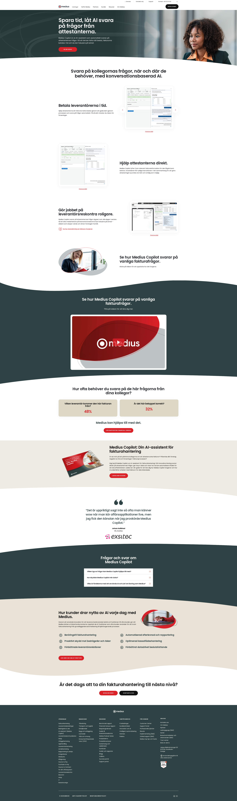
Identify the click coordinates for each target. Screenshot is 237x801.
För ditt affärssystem (65, 770)
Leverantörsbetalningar (66, 726)
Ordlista (101, 756)
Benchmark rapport (105, 723)
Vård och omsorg (84, 736)
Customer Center (145, 723)
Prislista (122, 736)
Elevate (142, 731)
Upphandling (63, 744)
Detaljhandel (83, 729)
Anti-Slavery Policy (79, 796)
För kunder (144, 719)
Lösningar (75, 7)
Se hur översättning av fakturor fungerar (77, 229)
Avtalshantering (64, 749)
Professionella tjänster (147, 729)
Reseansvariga (63, 783)
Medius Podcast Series (106, 736)
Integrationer (63, 754)
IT (59, 780)
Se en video (68, 49)
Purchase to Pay (64, 764)
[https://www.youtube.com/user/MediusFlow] (177, 796)
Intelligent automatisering (128, 731)
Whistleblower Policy (98, 796)
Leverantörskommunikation (67, 736)
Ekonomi (61, 775)
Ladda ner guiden (118, 475)
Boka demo (172, 6)
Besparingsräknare (105, 729)
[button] (118, 342)
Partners (95, 7)
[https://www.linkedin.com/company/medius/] (174, 796)
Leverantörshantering (65, 746)
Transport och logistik (86, 726)
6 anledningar (124, 723)
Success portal (104, 759)
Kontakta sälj (139, 1)
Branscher (83, 719)
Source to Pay (63, 762)
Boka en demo (108, 693)
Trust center (164, 740)
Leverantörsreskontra (65, 772)
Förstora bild (149, 131)
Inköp (60, 739)
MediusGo (62, 757)
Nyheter (162, 728)
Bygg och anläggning (85, 731)
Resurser (111, 7)
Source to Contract (65, 767)
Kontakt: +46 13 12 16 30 (164, 1)
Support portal (104, 761)
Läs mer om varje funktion (71, 658)
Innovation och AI (125, 729)
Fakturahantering (64, 723)
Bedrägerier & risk (64, 729)
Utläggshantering (64, 741)
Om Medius (121, 7)
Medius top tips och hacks (148, 739)
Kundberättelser (125, 726)
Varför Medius (85, 7)
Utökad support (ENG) (147, 736)
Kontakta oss (128, 693)
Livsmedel (82, 734)
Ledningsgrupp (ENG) (167, 730)
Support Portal (144, 726)
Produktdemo (103, 739)
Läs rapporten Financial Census (118, 430)
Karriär (162, 733)
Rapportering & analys (66, 751)
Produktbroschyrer (105, 741)
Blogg (101, 754)
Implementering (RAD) (147, 734)
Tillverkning (82, 723)
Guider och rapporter (106, 751)
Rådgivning (62, 759)
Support (151, 1)
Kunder (103, 7)
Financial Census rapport (107, 726)
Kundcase (102, 749)
